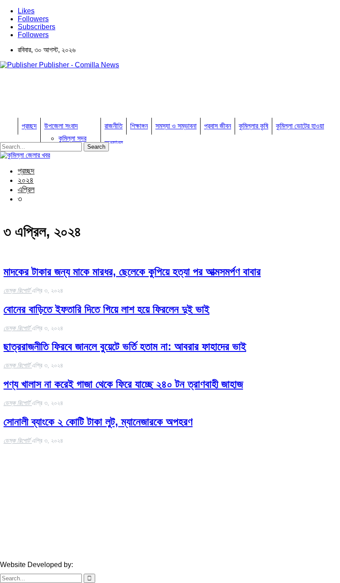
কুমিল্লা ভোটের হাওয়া (300, 126)
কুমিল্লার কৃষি (253, 126)
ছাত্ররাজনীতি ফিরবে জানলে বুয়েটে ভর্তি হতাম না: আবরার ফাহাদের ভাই (125, 346)
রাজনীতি (113, 126)
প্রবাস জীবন (217, 126)
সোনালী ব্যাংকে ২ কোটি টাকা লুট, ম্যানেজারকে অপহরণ (98, 422)
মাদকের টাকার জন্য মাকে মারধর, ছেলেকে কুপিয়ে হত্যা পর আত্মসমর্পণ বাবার (132, 272)
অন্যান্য (113, 143)
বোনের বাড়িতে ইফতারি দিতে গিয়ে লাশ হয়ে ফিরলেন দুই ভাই (106, 309)
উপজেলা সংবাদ (61, 126)
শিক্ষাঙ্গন (139, 126)
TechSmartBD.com (104, 564)
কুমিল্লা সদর (72, 138)
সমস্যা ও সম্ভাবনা (176, 126)
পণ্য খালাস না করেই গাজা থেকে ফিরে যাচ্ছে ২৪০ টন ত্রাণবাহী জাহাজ (123, 384)
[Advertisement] (161, 96)
